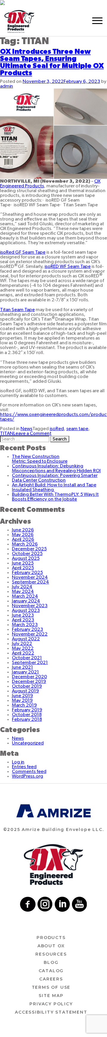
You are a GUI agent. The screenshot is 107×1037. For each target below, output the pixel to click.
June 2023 (23, 615)
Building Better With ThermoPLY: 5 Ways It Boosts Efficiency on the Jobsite (55, 496)
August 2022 (26, 638)
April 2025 (23, 567)
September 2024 (30, 582)
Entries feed (24, 766)
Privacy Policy (51, 1004)
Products (51, 937)
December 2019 (29, 681)
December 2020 (29, 676)
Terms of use (51, 987)
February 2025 (27, 572)
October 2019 (27, 686)
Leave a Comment (32, 433)
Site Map (51, 995)
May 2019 (22, 700)
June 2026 (23, 530)
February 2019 (27, 710)
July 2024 (22, 586)
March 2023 (25, 624)
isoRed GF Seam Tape (22, 252)
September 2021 (30, 662)
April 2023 (23, 620)
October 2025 (27, 553)
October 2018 (27, 714)
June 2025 (23, 563)
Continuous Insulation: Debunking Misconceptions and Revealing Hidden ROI (56, 468)
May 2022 (23, 648)
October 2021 (27, 657)
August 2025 (26, 558)
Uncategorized (28, 743)
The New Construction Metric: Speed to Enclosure (39, 459)
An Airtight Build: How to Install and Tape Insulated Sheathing (54, 487)
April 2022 (23, 653)
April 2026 (23, 539)
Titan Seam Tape (17, 309)
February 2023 (27, 629)
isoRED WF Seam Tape (68, 266)
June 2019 (22, 695)
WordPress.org (27, 776)
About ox (51, 945)
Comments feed (29, 771)
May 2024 (23, 591)
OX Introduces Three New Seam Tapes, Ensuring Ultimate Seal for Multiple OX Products (52, 62)
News (26, 428)
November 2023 (30, 605)
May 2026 (23, 534)
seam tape (77, 428)
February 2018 (27, 719)
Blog (51, 962)
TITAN (6, 433)
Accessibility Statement (51, 1012)
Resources (51, 954)
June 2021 (22, 667)
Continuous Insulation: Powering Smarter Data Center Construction (54, 478)
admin (6, 86)
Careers (51, 979)
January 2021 (25, 672)
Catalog (51, 970)
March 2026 (25, 544)
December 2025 (29, 548)
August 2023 (26, 610)
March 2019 (24, 705)
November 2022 (30, 634)
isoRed (57, 428)
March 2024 (25, 596)
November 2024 (30, 577)
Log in (18, 762)
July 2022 (22, 643)
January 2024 (26, 601)
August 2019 (25, 691)
